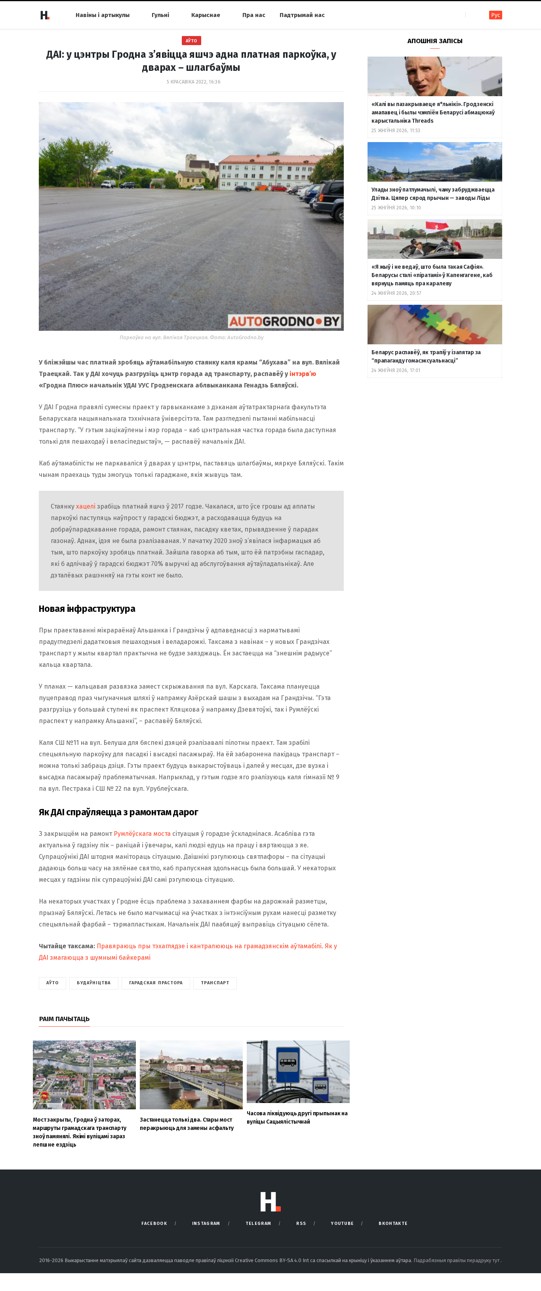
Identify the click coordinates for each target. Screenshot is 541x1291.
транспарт (215, 982)
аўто (52, 982)
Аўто (191, 41)
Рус (495, 15)
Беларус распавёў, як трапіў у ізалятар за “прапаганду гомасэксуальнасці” (426, 356)
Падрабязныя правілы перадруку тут (457, 1260)
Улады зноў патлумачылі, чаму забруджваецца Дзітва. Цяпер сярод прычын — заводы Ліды (433, 193)
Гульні (160, 15)
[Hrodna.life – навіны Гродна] (45, 15)
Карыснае (205, 15)
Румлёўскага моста (142, 833)
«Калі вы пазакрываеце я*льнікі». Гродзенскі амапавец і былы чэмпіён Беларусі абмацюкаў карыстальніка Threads (433, 112)
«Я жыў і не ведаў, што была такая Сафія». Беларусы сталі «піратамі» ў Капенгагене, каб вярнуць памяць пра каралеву (432, 275)
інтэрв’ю (303, 374)
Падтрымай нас (302, 15)
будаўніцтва (93, 982)
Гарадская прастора (156, 982)
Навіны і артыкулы (103, 15)
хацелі (85, 506)
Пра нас (253, 15)
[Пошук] (472, 15)
